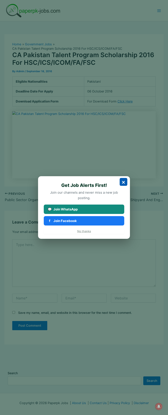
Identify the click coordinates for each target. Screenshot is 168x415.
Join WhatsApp (63, 209)
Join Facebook (63, 221)
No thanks (84, 231)
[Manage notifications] (158, 406)
